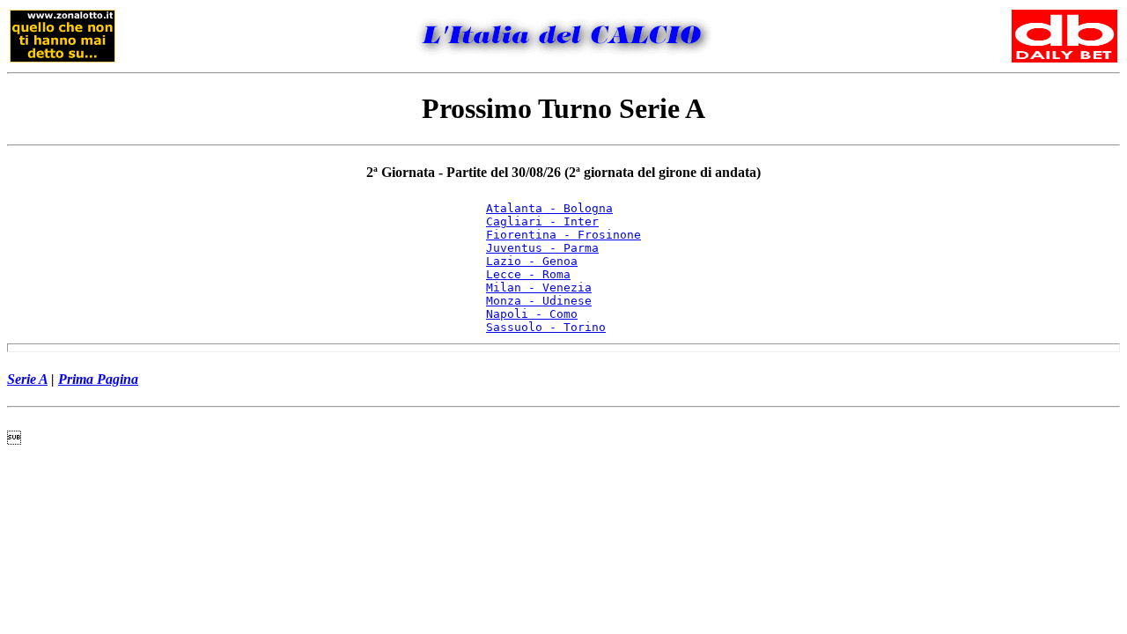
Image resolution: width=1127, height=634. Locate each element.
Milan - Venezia (539, 287)
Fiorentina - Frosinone (563, 234)
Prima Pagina (98, 379)
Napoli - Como (532, 314)
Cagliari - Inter (542, 221)
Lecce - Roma (528, 274)
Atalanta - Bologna (549, 208)
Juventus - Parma (542, 247)
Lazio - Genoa (532, 261)
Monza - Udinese (539, 300)
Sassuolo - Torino (546, 327)
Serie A (27, 379)
